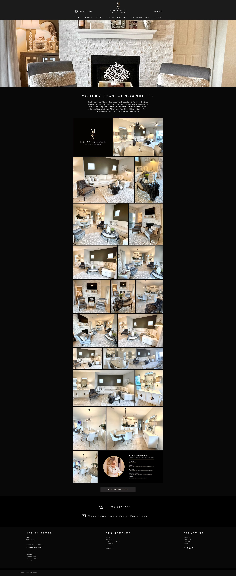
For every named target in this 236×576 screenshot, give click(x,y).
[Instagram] (155, 11)
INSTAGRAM (188, 537)
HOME (108, 537)
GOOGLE (187, 544)
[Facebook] (157, 11)
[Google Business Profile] (161, 11)
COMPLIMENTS (110, 546)
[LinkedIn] (159, 11)
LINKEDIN (187, 541)
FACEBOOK (187, 539)
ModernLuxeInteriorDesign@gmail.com (118, 515)
